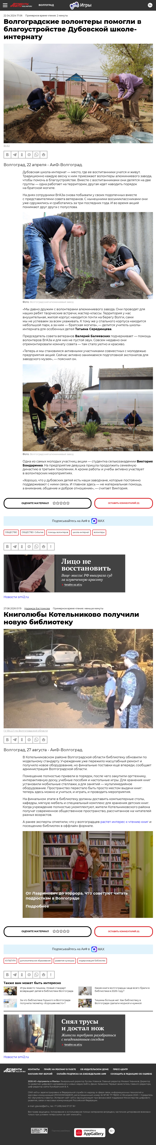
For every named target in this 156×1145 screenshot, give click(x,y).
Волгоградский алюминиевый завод (52, 302)
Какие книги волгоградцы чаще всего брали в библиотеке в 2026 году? (122, 989)
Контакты (34, 1069)
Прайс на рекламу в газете (60, 1069)
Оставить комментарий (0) (123, 503)
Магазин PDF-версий (40, 1074)
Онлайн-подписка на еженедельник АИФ (81, 1074)
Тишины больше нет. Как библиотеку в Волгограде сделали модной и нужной (118, 1002)
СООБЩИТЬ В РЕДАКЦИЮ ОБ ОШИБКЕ (131, 1074)
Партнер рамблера (61, 1131)
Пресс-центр (120, 1069)
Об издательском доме (94, 1069)
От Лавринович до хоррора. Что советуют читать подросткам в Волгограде (77, 896)
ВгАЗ (7, 145)
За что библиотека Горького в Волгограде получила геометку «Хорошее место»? (45, 1002)
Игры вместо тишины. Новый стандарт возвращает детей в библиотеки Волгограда (46, 989)
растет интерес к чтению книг (124, 822)
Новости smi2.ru (16, 597)
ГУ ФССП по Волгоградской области (26, 730)
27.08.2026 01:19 (12, 608)
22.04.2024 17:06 (13, 15)
